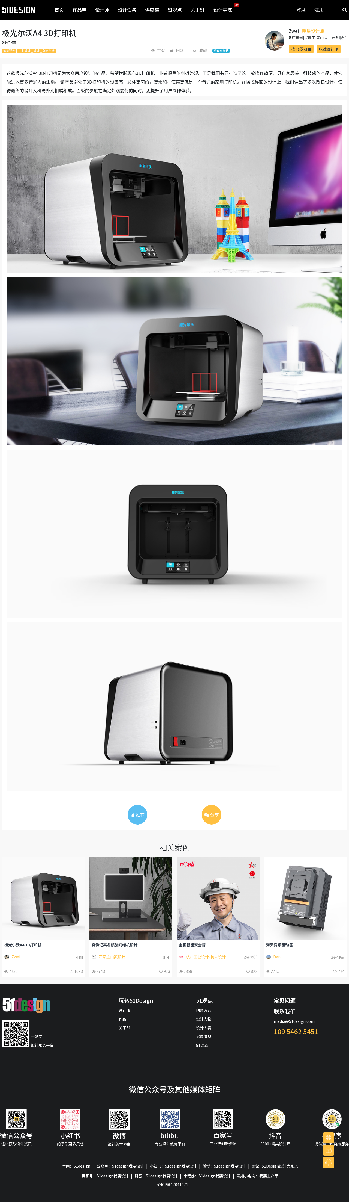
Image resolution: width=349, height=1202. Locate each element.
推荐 (140, 814)
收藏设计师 (328, 49)
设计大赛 (203, 1027)
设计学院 (224, 8)
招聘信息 (203, 1036)
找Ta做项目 (301, 49)
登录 (301, 9)
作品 (122, 1019)
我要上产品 (268, 1176)
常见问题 (285, 1000)
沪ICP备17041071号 (174, 1184)
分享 (214, 814)
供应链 (152, 9)
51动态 (202, 1045)
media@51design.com (294, 1021)
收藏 (203, 50)
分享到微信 (221, 51)
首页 (59, 9)
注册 (319, 9)
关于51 (198, 9)
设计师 (102, 9)
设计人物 (203, 1019)
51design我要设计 (128, 1166)
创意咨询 (203, 1010)
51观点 (175, 9)
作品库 (79, 9)
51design (82, 1166)
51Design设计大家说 (280, 1166)
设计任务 (127, 9)
